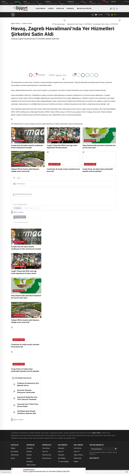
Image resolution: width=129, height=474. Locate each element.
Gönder (17, 208)
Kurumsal (70, 8)
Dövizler (29, 455)
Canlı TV (45, 451)
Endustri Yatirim (27, 23)
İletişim (13, 448)
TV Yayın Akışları (63, 461)
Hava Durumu (46, 455)
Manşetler (30, 448)
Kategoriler (40, 8)
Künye (13, 458)
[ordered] (31, 208)
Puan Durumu (46, 458)
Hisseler (29, 451)
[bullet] (33, 208)
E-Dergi (51, 8)
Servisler (60, 8)
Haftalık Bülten (85, 8)
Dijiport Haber (15, 23)
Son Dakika (14, 451)
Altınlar (29, 458)
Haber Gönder (31, 465)
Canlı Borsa (46, 448)
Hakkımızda (14, 455)
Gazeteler (30, 461)
